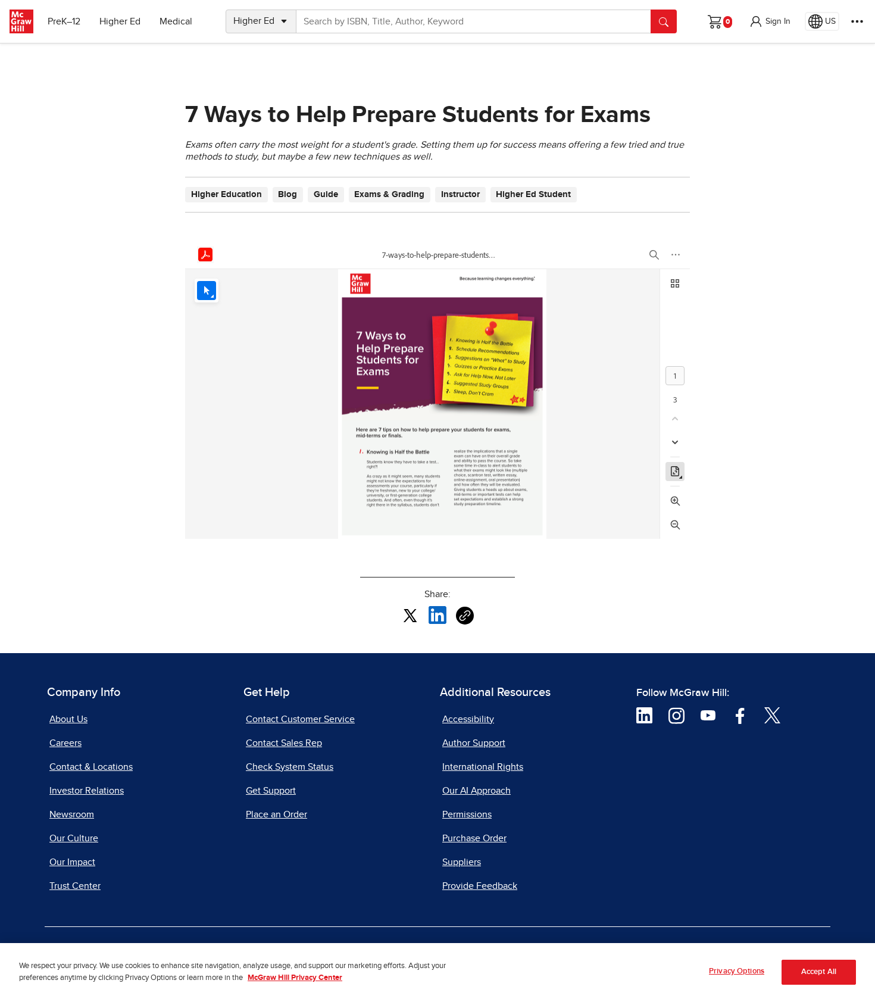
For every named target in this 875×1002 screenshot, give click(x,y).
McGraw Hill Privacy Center (295, 978)
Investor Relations (86, 790)
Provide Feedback (479, 886)
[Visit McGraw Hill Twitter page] (772, 714)
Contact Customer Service (300, 719)
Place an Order (276, 814)
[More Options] (857, 21)
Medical (176, 21)
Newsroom (71, 814)
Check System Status (289, 767)
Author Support (473, 743)
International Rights (482, 767)
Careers (65, 743)
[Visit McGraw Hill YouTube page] (708, 714)
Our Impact (72, 862)
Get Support (271, 790)
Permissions (467, 814)
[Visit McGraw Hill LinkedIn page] (644, 714)
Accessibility (468, 719)
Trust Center (75, 886)
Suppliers (461, 862)
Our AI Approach (476, 790)
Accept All (818, 972)
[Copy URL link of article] (465, 616)
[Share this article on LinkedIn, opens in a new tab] (437, 615)
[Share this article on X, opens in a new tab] (410, 615)
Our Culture (73, 838)
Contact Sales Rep (284, 743)
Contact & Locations (91, 767)
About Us (68, 719)
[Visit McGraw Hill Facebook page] (740, 714)
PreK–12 (64, 21)
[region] (437, 972)
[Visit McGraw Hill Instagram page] (676, 714)
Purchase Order (474, 838)
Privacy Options (736, 971)
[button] (769, 21)
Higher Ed (119, 21)
